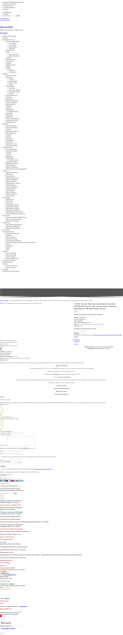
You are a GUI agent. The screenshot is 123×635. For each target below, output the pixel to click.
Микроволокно (10, 122)
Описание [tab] (76, 339)
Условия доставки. (61, 385)
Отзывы (5, 269)
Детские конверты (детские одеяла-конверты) (21, 242)
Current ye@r (4, 479)
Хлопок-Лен (9, 201)
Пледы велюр (10, 190)
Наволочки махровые (13, 226)
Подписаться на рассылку (11, 271)
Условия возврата (8, 7)
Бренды (5, 38)
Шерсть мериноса (12, 167)
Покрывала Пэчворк (12, 206)
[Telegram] (23, 481)
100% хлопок (10, 50)
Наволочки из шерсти (13, 228)
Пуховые (8, 97)
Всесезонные (13, 81)
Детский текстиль (9, 231)
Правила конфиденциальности (43, 469)
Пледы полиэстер (11, 194)
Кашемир (9, 106)
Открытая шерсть (14, 91)
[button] (61, 289)
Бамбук (8, 66)
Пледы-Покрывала (12, 187)
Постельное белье (9, 39)
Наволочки (6, 222)
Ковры (8, 248)
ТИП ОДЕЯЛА (10, 86)
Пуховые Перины (11, 161)
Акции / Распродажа (9, 36)
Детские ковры (11, 267)
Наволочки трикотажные (14, 224)
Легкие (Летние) (11, 75)
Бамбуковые (10, 109)
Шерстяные (9, 99)
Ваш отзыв (3, 445)
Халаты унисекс (11, 256)
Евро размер (13, 47)
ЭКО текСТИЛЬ (6, 27)
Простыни (6, 215)
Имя (1, 451)
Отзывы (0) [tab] (77, 341)
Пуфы (7, 249)
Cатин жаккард (13, 54)
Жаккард (11, 70)
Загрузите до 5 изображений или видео (11, 448)
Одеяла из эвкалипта (12, 118)
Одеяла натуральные (12, 233)
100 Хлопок (9, 174)
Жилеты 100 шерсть (9, 260)
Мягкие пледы (10, 176)
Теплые (11, 79)
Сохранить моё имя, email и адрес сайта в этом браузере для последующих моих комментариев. (29, 457)
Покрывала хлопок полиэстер (15, 213)
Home (1, 300)
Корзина (5, 9)
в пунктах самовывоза (64, 377)
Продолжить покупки (8, 628)
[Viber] (17, 481)
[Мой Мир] (5, 481)
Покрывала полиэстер (13, 210)
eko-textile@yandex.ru (10, 575)
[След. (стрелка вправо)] (2, 634)
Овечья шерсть (11, 104)
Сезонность (9, 77)
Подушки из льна (11, 144)
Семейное (12, 48)
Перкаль (8, 63)
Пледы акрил (10, 196)
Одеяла (5, 74)
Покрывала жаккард (12, 205)
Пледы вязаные (11, 192)
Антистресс (9, 142)
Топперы (9, 152)
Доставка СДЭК (8, 5)
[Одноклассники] (3, 481)
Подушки (6, 124)
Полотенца (6, 230)
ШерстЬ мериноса (12, 102)
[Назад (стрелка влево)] (0, 634)
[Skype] (21, 481)
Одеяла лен (9, 117)
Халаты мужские (11, 255)
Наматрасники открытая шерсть (16, 169)
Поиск (15, 493)
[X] (7, 481)
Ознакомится (23, 606)
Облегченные (13, 83)
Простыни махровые (12, 221)
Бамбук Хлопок (13, 111)
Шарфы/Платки (8, 262)
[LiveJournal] (13, 481)
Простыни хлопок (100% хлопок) (16, 217)
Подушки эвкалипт (12, 145)
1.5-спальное (13, 43)
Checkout (6, 14)
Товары (6, 300)
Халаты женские (11, 253)
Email (2, 454)
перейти (12, 584)
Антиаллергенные (11, 95)
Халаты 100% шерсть (12, 258)
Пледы (5, 170)
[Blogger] (9, 481)
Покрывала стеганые (12, 208)
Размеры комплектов (13, 41)
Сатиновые (9, 203)
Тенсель (8, 57)
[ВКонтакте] (1, 481)
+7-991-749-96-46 (4, 20)
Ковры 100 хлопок (11, 265)
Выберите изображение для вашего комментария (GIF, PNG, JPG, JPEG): (20, 472)
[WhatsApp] (19, 481)
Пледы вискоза (10, 188)
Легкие (11, 84)
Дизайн (8, 68)
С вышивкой (13, 72)
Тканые (11, 93)
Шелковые (9, 115)
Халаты (5, 251)
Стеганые (12, 88)
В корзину (76, 333)
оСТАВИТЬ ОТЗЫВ (5, 433)
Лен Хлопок (9, 61)
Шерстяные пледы (12, 172)
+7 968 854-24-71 (4, 573)
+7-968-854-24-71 (4, 18)
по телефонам (56, 374)
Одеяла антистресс (12, 120)
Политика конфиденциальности (13, 2)
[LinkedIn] (11, 481)
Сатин (8, 52)
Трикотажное (10, 59)
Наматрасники (7, 147)
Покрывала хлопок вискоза (14, 212)
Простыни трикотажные (14, 219)
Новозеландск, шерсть (13, 183)
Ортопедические (11, 126)
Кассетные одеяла (14, 90)
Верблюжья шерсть (12, 100)
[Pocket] (15, 481)
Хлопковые (9, 113)
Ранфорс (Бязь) (10, 65)
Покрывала (6, 197)
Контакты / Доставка (9, 4)
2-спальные (12, 45)
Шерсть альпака (11, 181)
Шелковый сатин (14, 56)
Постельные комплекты (13, 240)
